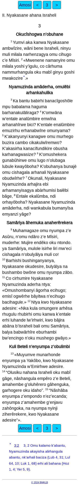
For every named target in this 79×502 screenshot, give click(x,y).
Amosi (25, 5)
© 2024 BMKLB (39, 482)
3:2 (16, 445)
